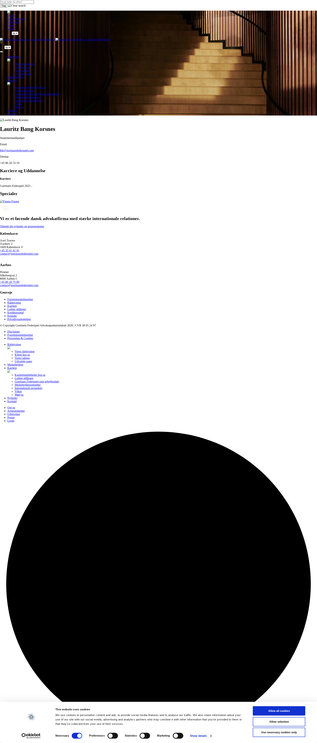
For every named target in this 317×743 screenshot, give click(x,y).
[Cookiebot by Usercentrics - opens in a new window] (31, 736)
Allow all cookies (279, 710)
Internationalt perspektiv (29, 100)
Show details (198, 735)
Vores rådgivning (24, 63)
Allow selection (279, 721)
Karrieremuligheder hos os (30, 87)
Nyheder (12, 110)
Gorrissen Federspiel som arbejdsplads (37, 94)
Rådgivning (14, 56)
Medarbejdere (15, 77)
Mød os (19, 107)
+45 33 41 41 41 (9, 250)
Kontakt (12, 113)
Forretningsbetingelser (20, 299)
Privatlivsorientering (19, 319)
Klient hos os (22, 67)
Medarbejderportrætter (28, 97)
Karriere (12, 80)
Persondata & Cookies (20, 338)
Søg (3, 5)
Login (10, 28)
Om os (11, 15)
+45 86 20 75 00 (9, 281)
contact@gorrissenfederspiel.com (19, 253)
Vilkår (18, 103)
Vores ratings (22, 70)
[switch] (113, 736)
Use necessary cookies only (279, 732)
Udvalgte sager (23, 73)
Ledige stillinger (24, 90)
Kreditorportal (15, 312)
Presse (11, 25)
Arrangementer (16, 18)
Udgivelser (13, 22)
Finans (15, 201)
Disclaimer (13, 331)
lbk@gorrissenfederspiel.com (17, 150)
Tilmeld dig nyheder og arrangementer (22, 226)
